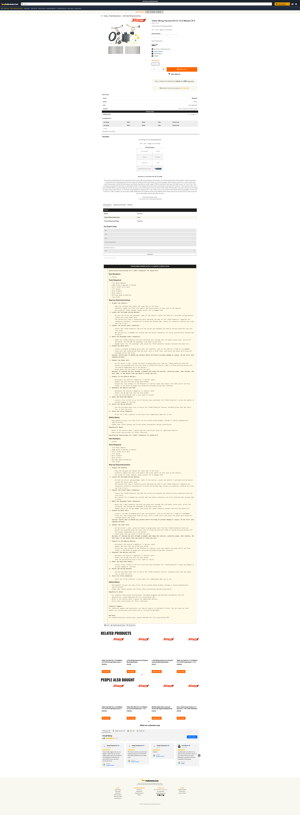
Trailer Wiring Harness (115, 16)
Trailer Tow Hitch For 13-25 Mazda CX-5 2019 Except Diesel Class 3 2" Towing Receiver (112, 661)
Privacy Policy (182, 791)
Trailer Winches (41, 8)
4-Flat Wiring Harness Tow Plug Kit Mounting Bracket (137, 661)
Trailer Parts (117, 793)
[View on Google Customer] (104, 746)
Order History (70, 8)
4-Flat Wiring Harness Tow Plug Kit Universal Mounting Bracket (162, 661)
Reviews (129, 204)
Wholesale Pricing (182, 789)
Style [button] (159, 122)
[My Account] (292, 4)
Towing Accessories (61, 8)
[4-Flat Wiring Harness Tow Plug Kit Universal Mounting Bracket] (161, 648)
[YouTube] (159, 795)
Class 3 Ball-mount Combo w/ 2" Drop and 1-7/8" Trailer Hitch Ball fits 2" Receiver (187, 707)
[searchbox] (146, 4)
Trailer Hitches (118, 789)
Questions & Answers (119, 204)
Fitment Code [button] (175, 122)
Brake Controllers (118, 795)
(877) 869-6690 (185, 88)
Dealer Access (78, 8)
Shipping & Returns (139, 793)
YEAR (147, 12)
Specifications (107, 204)
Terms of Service (182, 793)
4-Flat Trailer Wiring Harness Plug (131, 16)
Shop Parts (6, 8)
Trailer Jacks (26, 8)
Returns (139, 795)
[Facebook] (157, 795)
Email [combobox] (106, 250)
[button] (162, 49)
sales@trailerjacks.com (161, 793)
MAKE (153, 12)
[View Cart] (295, 4)
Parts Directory (118, 798)
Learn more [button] (190, 81)
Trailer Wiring (34, 8)
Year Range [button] (106, 122)
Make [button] (128, 122)
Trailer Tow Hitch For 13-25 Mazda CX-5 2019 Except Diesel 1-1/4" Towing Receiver (187, 661)
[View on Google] (179, 746)
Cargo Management (51, 8)
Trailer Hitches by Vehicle (16, 8)
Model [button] (143, 122)
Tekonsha (194, 98)
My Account (139, 789)
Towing (106, 16)
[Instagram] (161, 795)
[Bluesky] (163, 795)
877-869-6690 (160, 791)
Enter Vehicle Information (156, 1)
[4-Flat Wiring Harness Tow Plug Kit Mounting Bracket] (136, 648)
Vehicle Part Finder (118, 796)
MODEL (160, 12)
